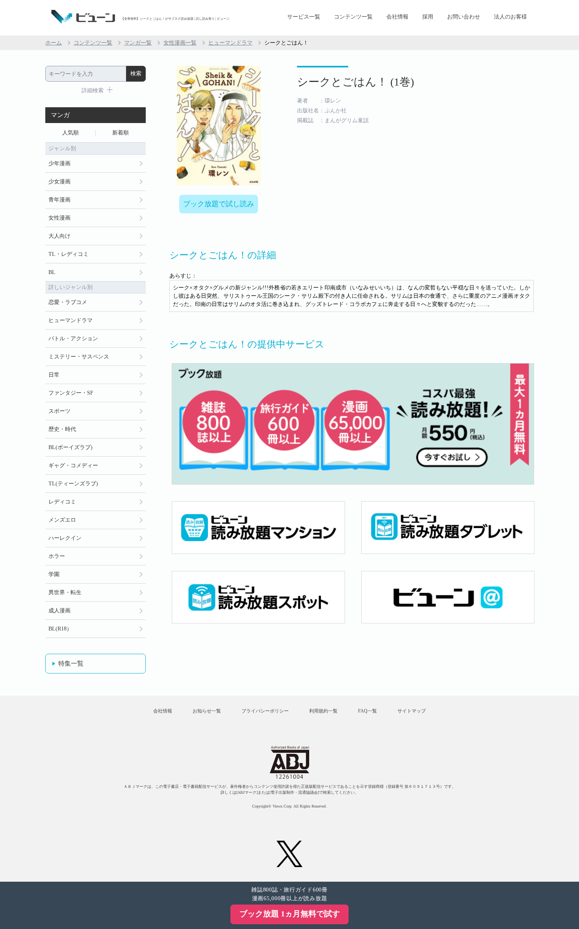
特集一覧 (71, 663)
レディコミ (62, 502)
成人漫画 (59, 611)
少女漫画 (59, 182)
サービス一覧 (303, 17)
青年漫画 (59, 200)
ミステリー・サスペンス (78, 357)
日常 (53, 375)
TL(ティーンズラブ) (73, 484)
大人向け (59, 236)
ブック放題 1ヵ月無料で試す (289, 913)
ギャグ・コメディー (73, 465)
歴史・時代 (62, 429)
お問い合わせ (463, 17)
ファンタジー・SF (70, 393)
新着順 (120, 133)
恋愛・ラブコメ (67, 302)
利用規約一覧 (323, 711)
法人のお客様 (510, 17)
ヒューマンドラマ (230, 43)
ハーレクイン (65, 538)
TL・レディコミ (68, 254)
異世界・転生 (65, 592)
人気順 (70, 133)
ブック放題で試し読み (218, 204)
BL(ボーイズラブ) (70, 447)
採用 (427, 17)
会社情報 (397, 17)
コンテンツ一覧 (353, 17)
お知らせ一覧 (207, 711)
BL (52, 272)
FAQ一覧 (367, 711)
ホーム (53, 43)
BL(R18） (60, 629)
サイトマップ (411, 711)
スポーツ (59, 411)
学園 (53, 574)
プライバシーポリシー (265, 711)
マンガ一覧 (138, 43)
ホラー (56, 556)
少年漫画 (59, 163)
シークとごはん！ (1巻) (355, 82)
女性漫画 (59, 218)
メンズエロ (62, 520)
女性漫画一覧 (180, 43)
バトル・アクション (73, 338)
